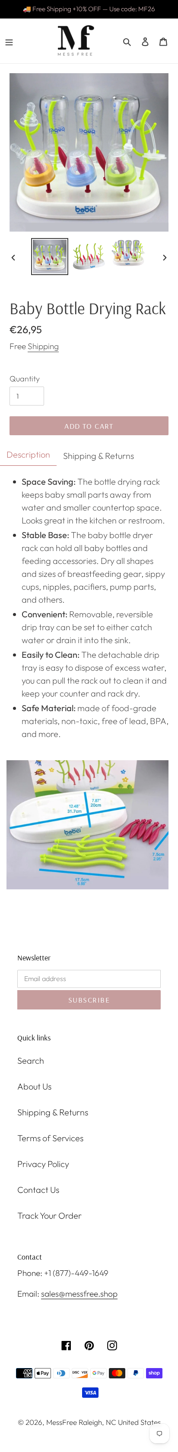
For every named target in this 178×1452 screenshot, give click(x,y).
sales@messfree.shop (79, 1293)
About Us (34, 1086)
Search (30, 1060)
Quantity (25, 379)
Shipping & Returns (52, 1112)
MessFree (61, 1422)
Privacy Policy (43, 1163)
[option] (50, 256)
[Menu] (9, 41)
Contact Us (38, 1189)
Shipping (43, 346)
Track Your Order (49, 1215)
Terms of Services (50, 1138)
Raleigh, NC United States (120, 1422)
